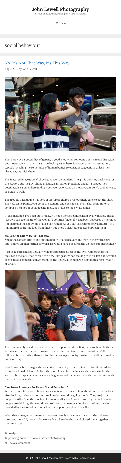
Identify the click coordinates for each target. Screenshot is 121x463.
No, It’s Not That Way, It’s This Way (37, 62)
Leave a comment (19, 443)
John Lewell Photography (60, 9)
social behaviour (30, 438)
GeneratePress (87, 457)
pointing (13, 438)
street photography (53, 438)
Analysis (13, 433)
